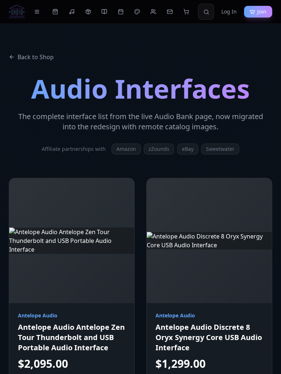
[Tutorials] (104, 12)
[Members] (153, 12)
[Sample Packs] (88, 12)
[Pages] (37, 12)
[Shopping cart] (186, 12)
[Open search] (206, 12)
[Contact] (170, 12)
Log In (229, 11)
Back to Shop (36, 57)
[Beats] (72, 12)
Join (261, 11)
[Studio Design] (137, 12)
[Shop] (55, 12)
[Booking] (121, 12)
